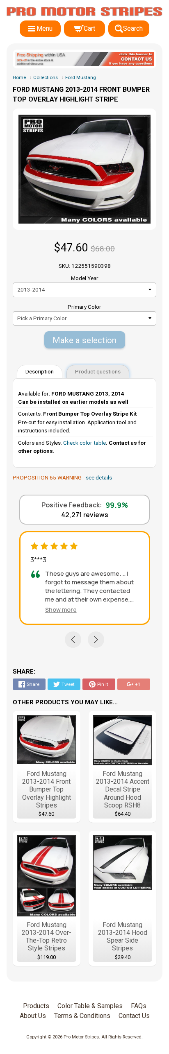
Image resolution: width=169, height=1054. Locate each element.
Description (39, 371)
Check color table (84, 442)
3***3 (38, 559)
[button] (61, 609)
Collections (45, 77)
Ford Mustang (80, 77)
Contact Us (134, 1016)
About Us (33, 1016)
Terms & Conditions (82, 1016)
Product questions (98, 371)
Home (19, 77)
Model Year (84, 278)
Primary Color (84, 306)
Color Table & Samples (90, 1006)
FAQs (138, 1006)
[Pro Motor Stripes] (84, 11)
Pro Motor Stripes (81, 1037)
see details (99, 477)
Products (36, 1006)
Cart (89, 28)
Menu (45, 28)
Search (133, 28)
